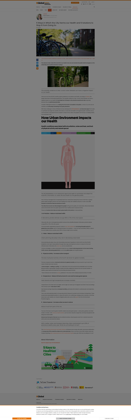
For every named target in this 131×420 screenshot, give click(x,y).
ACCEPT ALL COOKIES (21, 418)
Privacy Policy (77, 414)
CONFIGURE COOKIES (109, 418)
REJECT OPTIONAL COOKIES (65, 418)
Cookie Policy (68, 414)
